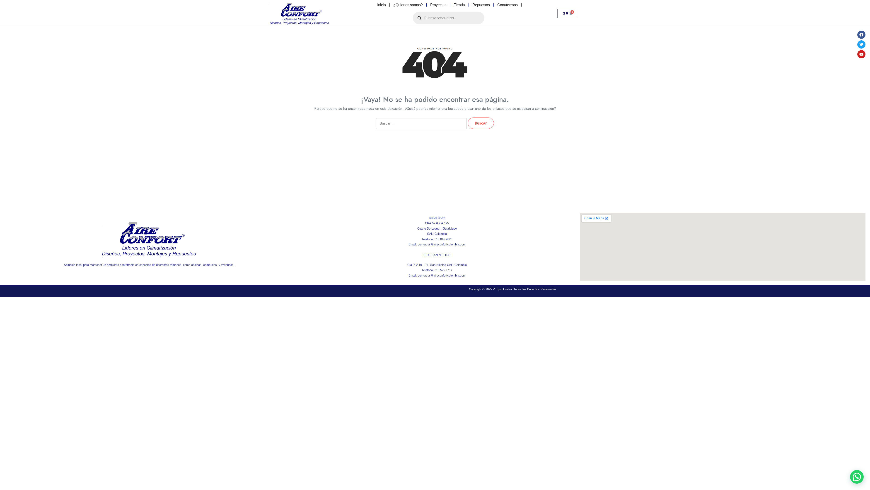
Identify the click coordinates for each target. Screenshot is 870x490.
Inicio (381, 5)
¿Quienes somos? (408, 5)
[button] (857, 477)
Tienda (459, 5)
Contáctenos (507, 5)
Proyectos (438, 5)
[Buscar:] (421, 126)
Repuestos (481, 5)
